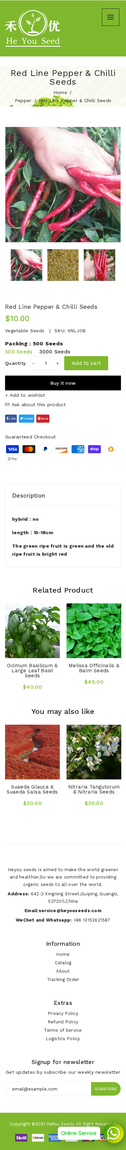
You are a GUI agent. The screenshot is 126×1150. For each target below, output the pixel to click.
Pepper (23, 100)
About (63, 971)
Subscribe (106, 1089)
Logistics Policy (63, 1038)
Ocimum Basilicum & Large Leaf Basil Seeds (32, 671)
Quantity (15, 363)
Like (11, 418)
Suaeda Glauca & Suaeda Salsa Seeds (32, 789)
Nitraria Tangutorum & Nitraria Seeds (94, 789)
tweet (28, 418)
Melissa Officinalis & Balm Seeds (94, 668)
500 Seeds (19, 351)
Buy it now (63, 383)
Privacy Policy (63, 1013)
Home (60, 92)
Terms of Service (63, 1030)
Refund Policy (63, 1021)
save (44, 418)
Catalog (63, 962)
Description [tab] (28, 495)
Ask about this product (38, 404)
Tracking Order (63, 979)
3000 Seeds (55, 351)
